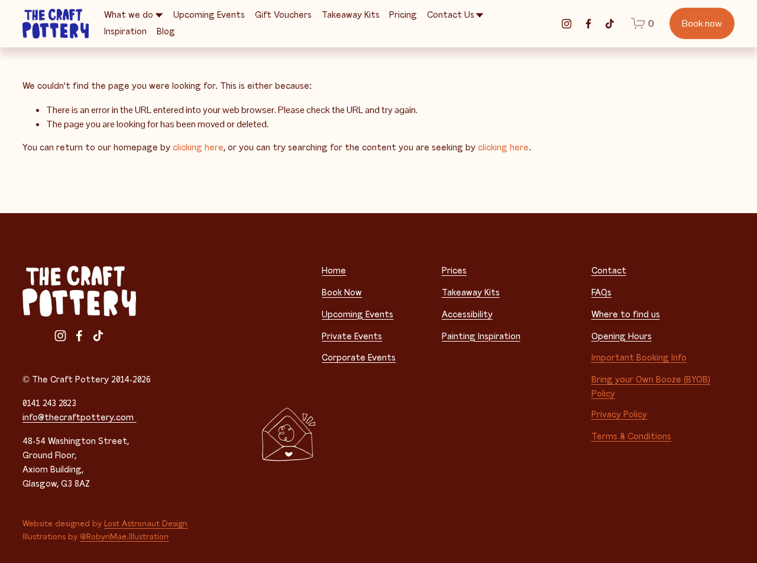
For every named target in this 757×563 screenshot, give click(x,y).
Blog (166, 31)
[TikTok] (610, 24)
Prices (454, 270)
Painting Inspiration (481, 336)
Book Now (342, 292)
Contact (608, 270)
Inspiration (125, 31)
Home (334, 270)
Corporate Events (359, 357)
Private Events (352, 336)
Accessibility (467, 314)
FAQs (601, 292)
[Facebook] (588, 24)
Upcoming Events (209, 15)
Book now (702, 23)
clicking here (198, 147)
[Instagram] (566, 24)
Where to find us (625, 314)
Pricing (403, 15)
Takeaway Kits (351, 15)
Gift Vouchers (283, 15)
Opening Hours (621, 336)
